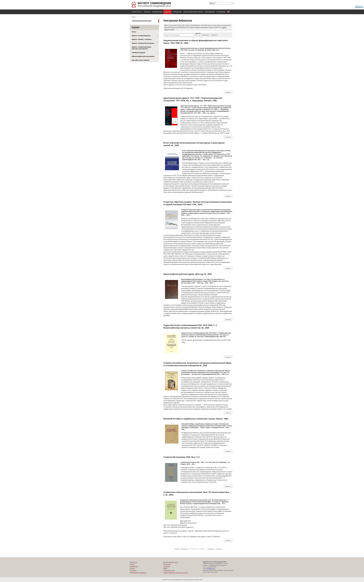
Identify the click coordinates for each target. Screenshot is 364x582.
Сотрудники (177, 12)
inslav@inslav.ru (211, 568)
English (228, 11)
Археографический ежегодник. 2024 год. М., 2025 (187, 274)
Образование (210, 12)
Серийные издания (138, 52)
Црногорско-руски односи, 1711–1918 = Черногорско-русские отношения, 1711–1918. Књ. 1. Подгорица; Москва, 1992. (192, 99)
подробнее (228, 92)
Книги (134, 32)
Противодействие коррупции (138, 572)
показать (198, 33)
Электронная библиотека (141, 21)
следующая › (210, 549)
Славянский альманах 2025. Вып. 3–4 (181, 457)
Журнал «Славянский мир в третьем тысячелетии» (141, 48)
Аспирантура (167, 564)
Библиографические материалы (143, 56)
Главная (133, 16)
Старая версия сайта (169, 570)
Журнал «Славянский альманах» (143, 43)
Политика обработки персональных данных (175, 572)
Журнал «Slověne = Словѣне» (142, 39)
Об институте (137, 12)
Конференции (157, 12)
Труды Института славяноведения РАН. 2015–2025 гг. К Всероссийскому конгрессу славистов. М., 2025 (190, 326)
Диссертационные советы (193, 12)
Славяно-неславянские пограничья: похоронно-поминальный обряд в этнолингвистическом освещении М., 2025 (197, 364)
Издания (167, 12)
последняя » (218, 549)
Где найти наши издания (140, 60)
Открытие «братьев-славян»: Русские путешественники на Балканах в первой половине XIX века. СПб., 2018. (197, 203)
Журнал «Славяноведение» (141, 35)
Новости (147, 12)
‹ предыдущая (184, 549)
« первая (176, 549)
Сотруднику (221, 12)
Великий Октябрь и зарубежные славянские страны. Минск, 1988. (195, 418)
